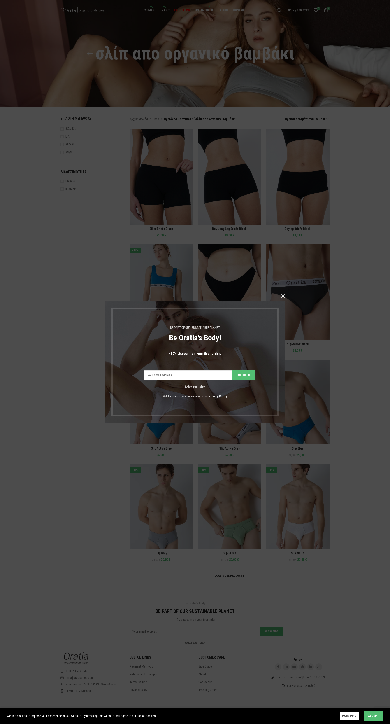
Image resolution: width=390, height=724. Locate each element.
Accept (373, 715)
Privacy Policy (218, 396)
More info (349, 715)
